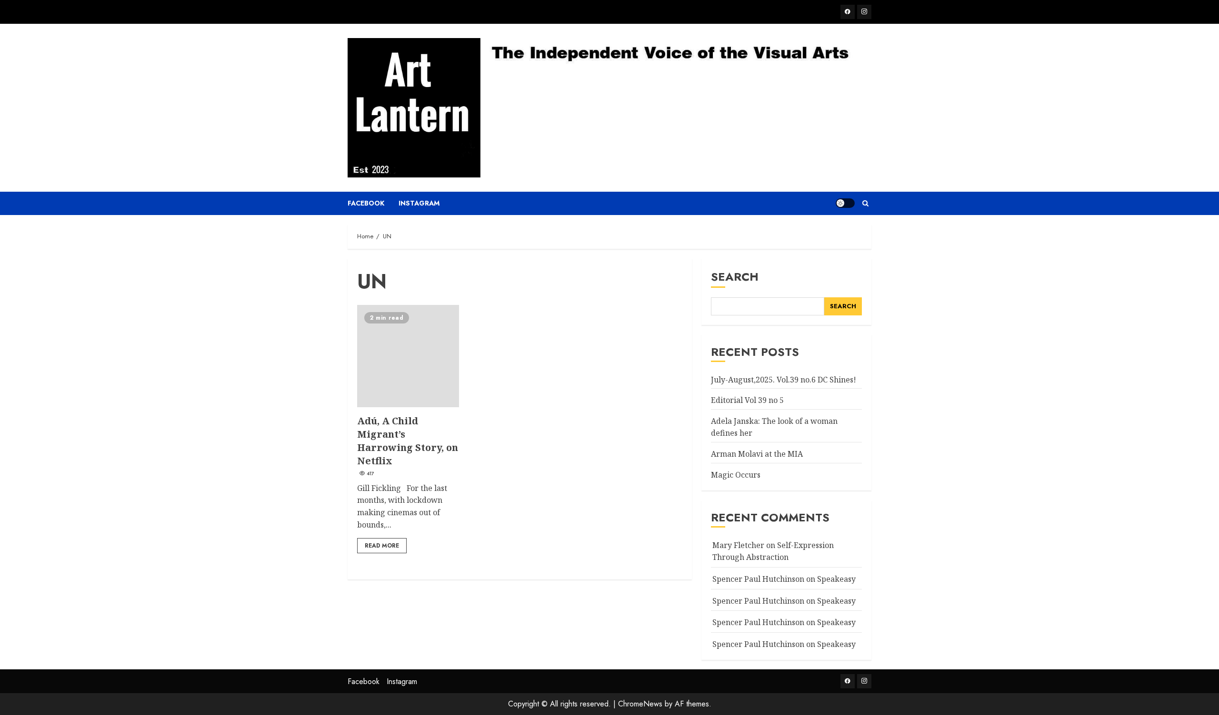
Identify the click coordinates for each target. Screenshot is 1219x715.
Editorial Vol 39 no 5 (747, 400)
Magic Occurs (735, 475)
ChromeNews (640, 703)
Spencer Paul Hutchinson (758, 622)
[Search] (865, 203)
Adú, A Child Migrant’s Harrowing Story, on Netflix (408, 356)
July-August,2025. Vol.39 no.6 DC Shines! (783, 379)
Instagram (419, 203)
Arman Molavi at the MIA (757, 454)
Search (735, 276)
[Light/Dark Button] (845, 203)
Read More (382, 545)
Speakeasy (836, 579)
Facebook (366, 203)
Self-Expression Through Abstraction (773, 551)
